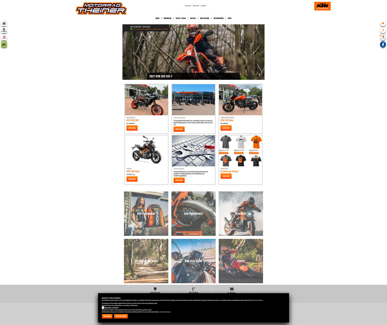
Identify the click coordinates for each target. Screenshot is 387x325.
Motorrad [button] (167, 18)
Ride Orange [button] (204, 18)
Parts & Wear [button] (181, 18)
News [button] (229, 18)
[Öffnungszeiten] (383, 23)
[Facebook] (383, 44)
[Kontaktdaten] (383, 30)
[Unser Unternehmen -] (193, 100)
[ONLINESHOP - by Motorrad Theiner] (240, 151)
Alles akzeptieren (121, 316)
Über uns (196, 6)
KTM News (188, 6)
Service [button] (193, 18)
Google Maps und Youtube (111, 308)
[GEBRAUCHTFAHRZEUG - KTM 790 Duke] (240, 100)
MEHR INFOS (132, 128)
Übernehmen (107, 316)
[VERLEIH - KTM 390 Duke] (146, 151)
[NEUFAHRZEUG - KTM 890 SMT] (146, 100)
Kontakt (203, 6)
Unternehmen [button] (219, 18)
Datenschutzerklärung (257, 300)
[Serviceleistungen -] (193, 151)
